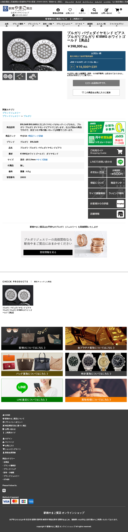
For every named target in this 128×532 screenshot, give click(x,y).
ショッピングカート (13, 449)
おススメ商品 (101, 25)
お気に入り (9, 446)
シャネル (89, 2)
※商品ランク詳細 (35, 136)
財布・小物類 (47, 25)
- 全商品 (5, 462)
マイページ (9, 442)
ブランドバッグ (33, 25)
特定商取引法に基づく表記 (15, 426)
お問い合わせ (10, 429)
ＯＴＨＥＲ (78, 25)
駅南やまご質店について (57, 19)
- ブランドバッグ (9, 469)
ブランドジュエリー (63, 25)
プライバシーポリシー (14, 422)
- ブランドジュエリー (10, 476)
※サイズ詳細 (42, 159)
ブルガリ (28, 116)
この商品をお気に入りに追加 (97, 92)
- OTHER (5, 479)
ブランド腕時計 (18, 25)
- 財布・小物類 (8, 472)
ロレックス (51, 2)
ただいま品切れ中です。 (96, 83)
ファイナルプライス (117, 25)
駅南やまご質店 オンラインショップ (64, 512)
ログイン (8, 439)
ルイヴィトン (70, 2)
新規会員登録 (10, 453)
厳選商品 (90, 25)
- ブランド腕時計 (9, 466)
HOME (7, 415)
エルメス (80, 2)
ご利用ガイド (77, 19)
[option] (32, 51)
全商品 (6, 25)
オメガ (60, 2)
